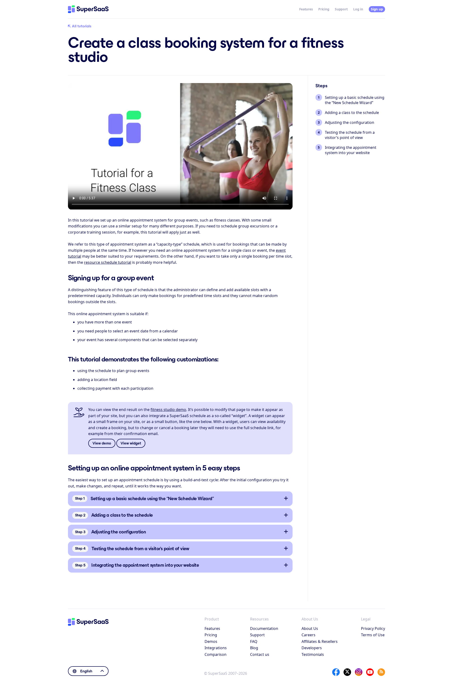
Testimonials (313, 654)
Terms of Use (373, 634)
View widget (131, 443)
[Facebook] (336, 672)
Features (306, 9)
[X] (347, 672)
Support (341, 9)
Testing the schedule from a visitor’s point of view (350, 135)
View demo (101, 443)
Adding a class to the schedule (352, 112)
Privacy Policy (373, 628)
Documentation (264, 628)
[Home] (88, 9)
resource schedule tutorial (107, 262)
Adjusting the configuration (349, 122)
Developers (312, 647)
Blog (254, 647)
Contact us (259, 654)
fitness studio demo (168, 409)
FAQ (253, 641)
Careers (308, 634)
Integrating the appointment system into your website (350, 150)
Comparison (215, 654)
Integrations (216, 647)
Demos (211, 641)
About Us (310, 628)
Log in (358, 9)
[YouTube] (370, 672)
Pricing (323, 9)
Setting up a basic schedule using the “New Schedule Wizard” (354, 100)
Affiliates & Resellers (320, 641)
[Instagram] (358, 672)
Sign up (377, 9)
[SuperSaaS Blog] (381, 672)
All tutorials (81, 26)
